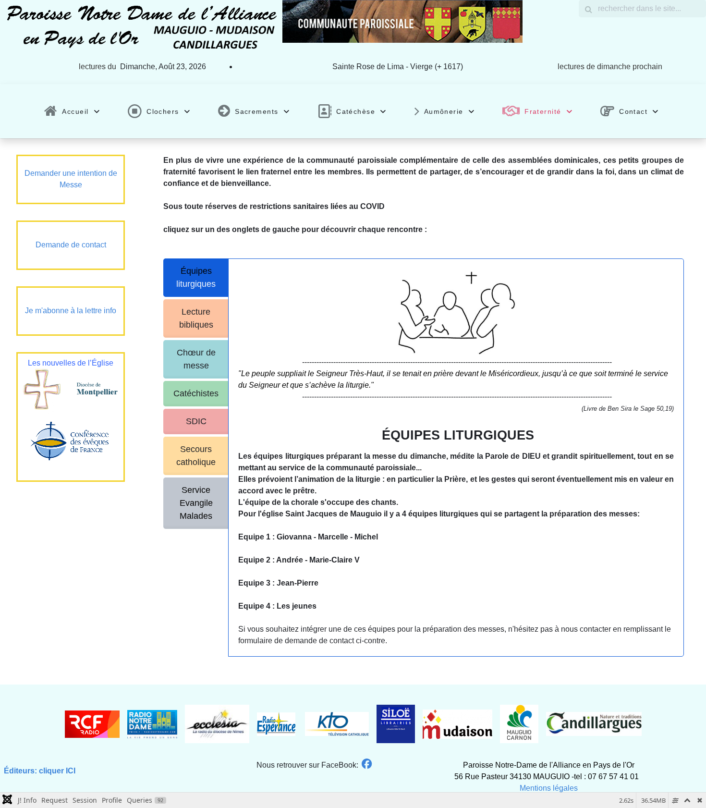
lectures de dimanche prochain (610, 66)
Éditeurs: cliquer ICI (39, 771)
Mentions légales (549, 788)
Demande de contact (71, 245)
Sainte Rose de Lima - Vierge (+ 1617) (397, 66)
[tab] (196, 277)
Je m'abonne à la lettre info (70, 310)
